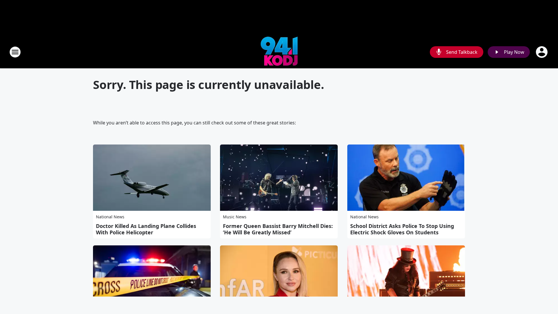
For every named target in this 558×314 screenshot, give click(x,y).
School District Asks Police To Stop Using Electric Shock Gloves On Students (402, 229)
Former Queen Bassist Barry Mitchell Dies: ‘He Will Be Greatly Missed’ (278, 229)
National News (110, 217)
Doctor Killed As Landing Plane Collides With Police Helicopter (146, 229)
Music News (234, 217)
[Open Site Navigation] (15, 52)
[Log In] (542, 52)
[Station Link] (279, 52)
